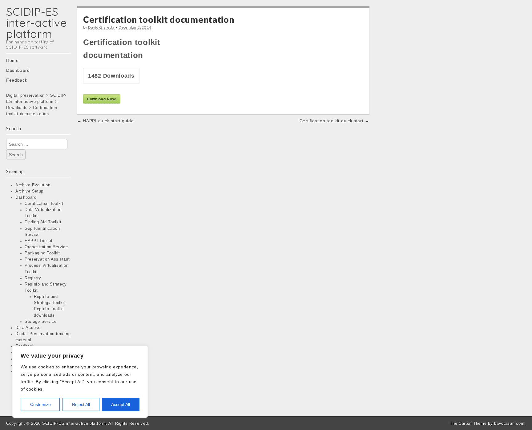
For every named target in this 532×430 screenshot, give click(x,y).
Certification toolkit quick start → (335, 120)
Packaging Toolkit (42, 253)
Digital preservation (25, 95)
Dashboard (18, 70)
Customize (40, 404)
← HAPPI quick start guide (105, 120)
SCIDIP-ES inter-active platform (36, 23)
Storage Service (41, 321)
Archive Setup (29, 191)
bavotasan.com (509, 423)
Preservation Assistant (47, 259)
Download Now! (102, 99)
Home (12, 60)
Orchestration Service (46, 247)
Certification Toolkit (44, 203)
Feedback (16, 80)
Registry (33, 278)
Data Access (28, 328)
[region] (80, 382)
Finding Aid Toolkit (43, 222)
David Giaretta (101, 27)
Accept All (120, 404)
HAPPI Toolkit (39, 241)
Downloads (16, 108)
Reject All (81, 404)
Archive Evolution (32, 185)
